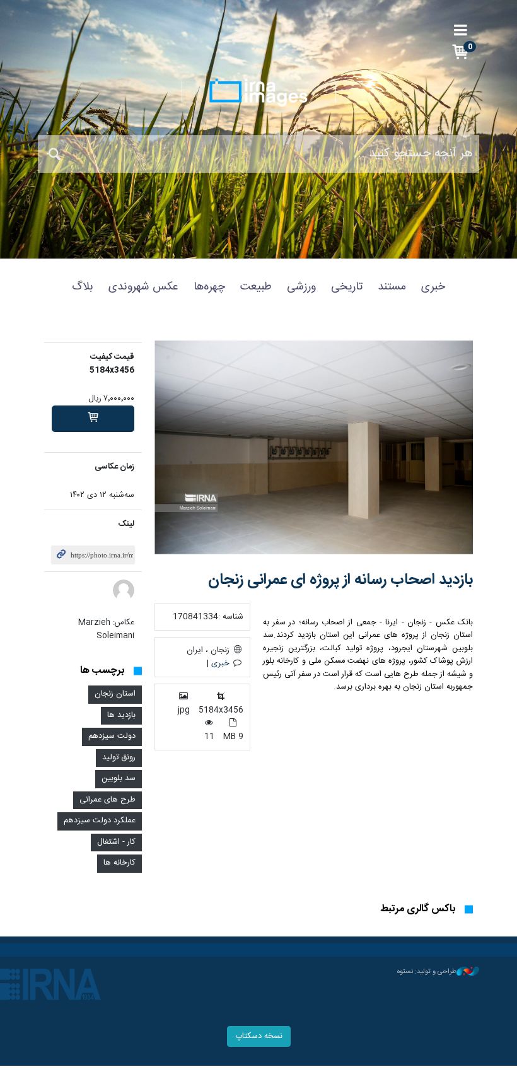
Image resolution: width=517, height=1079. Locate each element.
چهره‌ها (209, 286)
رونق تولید (119, 757)
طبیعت (256, 286)
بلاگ (82, 286)
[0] (93, 418)
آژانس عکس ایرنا (258, 92)
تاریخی (347, 286)
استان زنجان (115, 694)
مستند (392, 286)
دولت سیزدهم (112, 736)
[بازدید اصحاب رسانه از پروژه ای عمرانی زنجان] (313, 447)
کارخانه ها (119, 863)
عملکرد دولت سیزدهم (100, 820)
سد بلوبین (119, 778)
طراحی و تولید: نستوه (426, 971)
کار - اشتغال (116, 842)
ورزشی (301, 286)
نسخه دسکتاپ (258, 1036)
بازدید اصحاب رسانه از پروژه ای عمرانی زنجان (340, 580)
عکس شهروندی (143, 286)
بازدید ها (121, 715)
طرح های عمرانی (107, 800)
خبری (433, 286)
